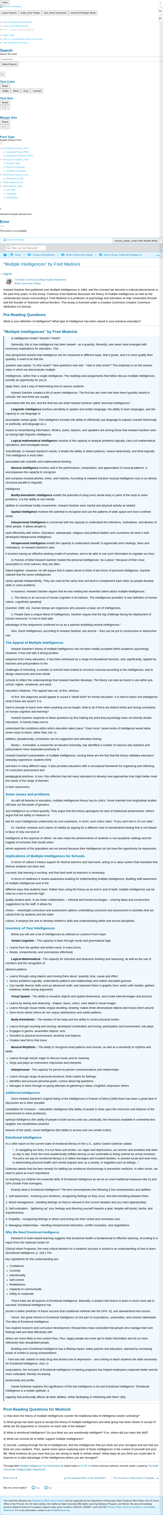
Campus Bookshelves (43, 254)
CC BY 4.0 (85, 1465)
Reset (5, 86)
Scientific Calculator (16, 171)
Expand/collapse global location (158, 254)
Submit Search (9, 64)
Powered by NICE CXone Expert (48, 1500)
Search (8, 248)
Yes (38, 1488)
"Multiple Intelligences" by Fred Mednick (40, 1465)
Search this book (8, 54)
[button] (11, 193)
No (50, 1488)
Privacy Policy (114, 1507)
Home (18, 254)
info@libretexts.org (60, 1510)
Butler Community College (79, 254)
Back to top (9, 1478)
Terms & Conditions (132, 1507)
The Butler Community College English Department (40, 280)
